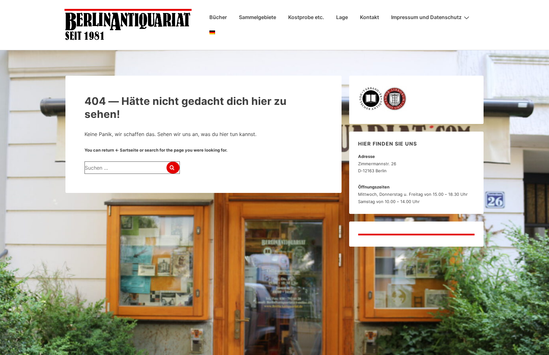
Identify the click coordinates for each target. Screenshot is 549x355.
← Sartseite (127, 150)
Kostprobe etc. (306, 17)
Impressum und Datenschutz (426, 17)
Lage (342, 17)
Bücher (218, 17)
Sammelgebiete (257, 17)
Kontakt (369, 17)
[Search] (173, 168)
